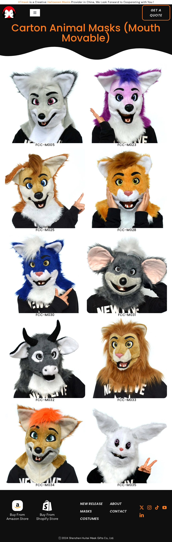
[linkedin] (142, 515)
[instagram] (149, 507)
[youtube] (164, 507)
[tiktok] (157, 507)
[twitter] (142, 507)
